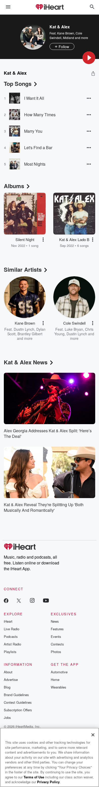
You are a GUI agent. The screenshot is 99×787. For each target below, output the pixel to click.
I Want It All (34, 98)
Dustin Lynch (24, 329)
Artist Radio (12, 644)
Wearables (58, 687)
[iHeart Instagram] (32, 600)
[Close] (92, 734)
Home (55, 679)
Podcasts (11, 636)
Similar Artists (23, 269)
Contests (57, 644)
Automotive (59, 672)
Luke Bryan (74, 329)
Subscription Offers (18, 709)
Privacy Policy (48, 781)
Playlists (10, 651)
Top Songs (17, 84)
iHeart (8, 621)
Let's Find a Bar (38, 147)
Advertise (11, 679)
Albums (14, 186)
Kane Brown (65, 33)
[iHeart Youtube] (46, 600)
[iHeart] (49, 7)
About (8, 672)
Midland (68, 37)
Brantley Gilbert (30, 333)
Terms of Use (34, 777)
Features (57, 628)
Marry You (33, 131)
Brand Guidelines (16, 694)
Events (56, 636)
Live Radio (11, 628)
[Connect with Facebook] (6, 600)
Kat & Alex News (25, 362)
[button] (88, 57)
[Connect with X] (19, 600)
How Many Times (40, 114)
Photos (56, 651)
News (55, 621)
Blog (7, 687)
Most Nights (34, 164)
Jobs (7, 717)
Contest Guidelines (18, 702)
